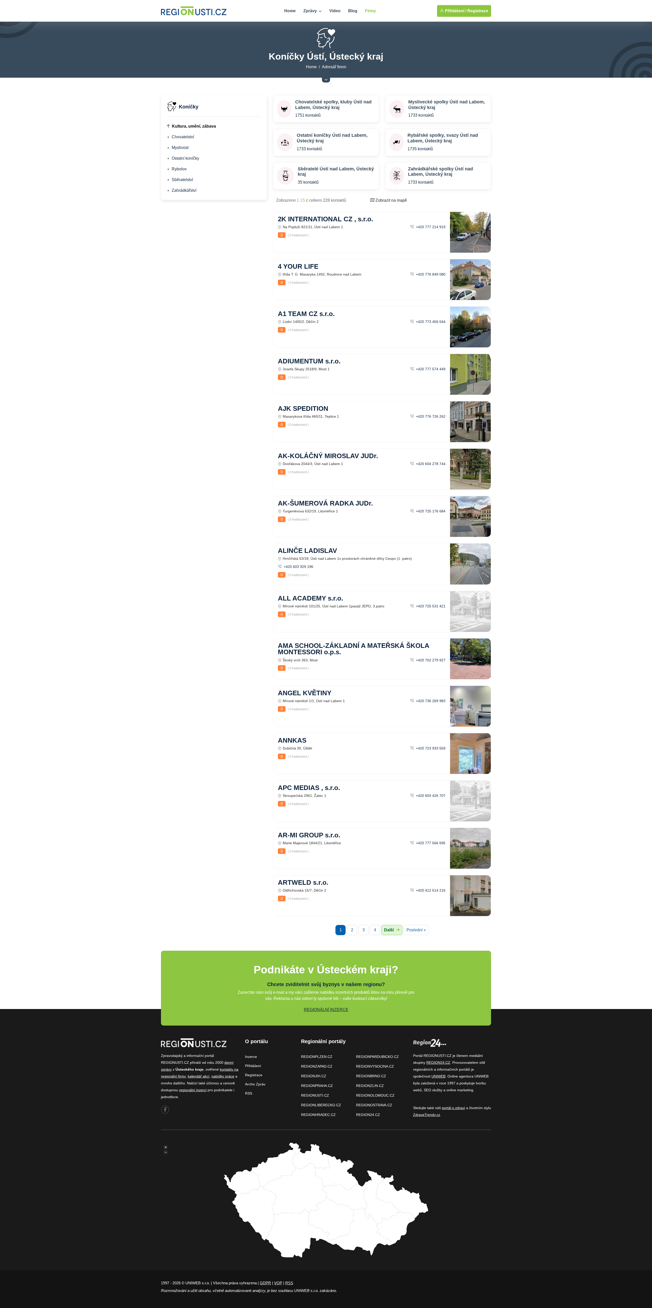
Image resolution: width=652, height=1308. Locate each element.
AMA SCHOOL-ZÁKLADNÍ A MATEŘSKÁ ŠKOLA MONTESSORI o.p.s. (353, 649)
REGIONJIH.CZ (313, 1076)
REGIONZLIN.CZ (370, 1086)
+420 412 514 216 (430, 890)
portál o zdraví (453, 1108)
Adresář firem (334, 67)
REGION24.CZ (368, 1115)
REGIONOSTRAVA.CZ (374, 1105)
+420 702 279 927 (430, 660)
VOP (278, 1283)
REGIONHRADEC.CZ (318, 1115)
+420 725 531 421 (430, 606)
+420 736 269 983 (430, 701)
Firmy (370, 11)
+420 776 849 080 (430, 274)
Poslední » (416, 930)
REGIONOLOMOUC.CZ (375, 1095)
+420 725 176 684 (430, 511)
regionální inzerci (193, 1090)
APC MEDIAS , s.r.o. (309, 787)
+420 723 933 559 (430, 748)
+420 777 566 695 (430, 843)
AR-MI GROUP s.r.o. (309, 835)
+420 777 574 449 (430, 369)
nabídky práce (222, 1076)
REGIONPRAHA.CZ (317, 1086)
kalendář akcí (198, 1076)
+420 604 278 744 (430, 464)
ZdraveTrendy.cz (426, 1115)
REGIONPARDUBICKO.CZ (377, 1057)
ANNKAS (292, 740)
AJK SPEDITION (303, 408)
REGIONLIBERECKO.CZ (321, 1105)
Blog (352, 11)
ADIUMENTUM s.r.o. (309, 361)
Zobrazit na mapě (390, 200)
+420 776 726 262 (430, 416)
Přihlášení (253, 1066)
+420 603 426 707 (430, 796)
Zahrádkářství (184, 190)
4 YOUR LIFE (298, 266)
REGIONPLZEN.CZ (316, 1057)
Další (389, 930)
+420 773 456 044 (430, 322)
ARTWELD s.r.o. (303, 882)
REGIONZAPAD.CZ (316, 1066)
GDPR (265, 1283)
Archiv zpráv (255, 1084)
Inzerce (251, 1057)
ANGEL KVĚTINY (304, 693)
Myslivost (180, 147)
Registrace (477, 11)
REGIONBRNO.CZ (371, 1076)
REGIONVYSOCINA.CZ (375, 1066)
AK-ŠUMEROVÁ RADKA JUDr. (325, 503)
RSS (248, 1093)
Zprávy (310, 11)
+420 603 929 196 (298, 567)
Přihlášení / (455, 11)
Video (335, 11)
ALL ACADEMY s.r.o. (310, 598)
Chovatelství (183, 137)
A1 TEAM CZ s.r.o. (306, 313)
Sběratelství (182, 180)
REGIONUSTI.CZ (315, 1095)
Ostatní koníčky (185, 158)
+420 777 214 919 (430, 227)
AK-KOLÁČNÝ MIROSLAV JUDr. (328, 455)
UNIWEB (438, 1076)
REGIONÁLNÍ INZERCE (326, 1009)
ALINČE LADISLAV (307, 550)
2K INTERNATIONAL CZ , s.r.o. (325, 219)
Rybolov (179, 169)
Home (290, 11)
